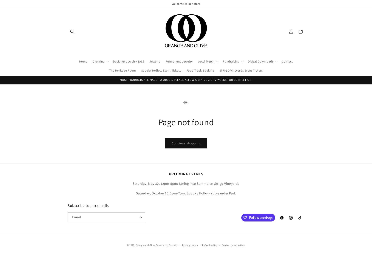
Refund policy (209, 245)
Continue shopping (186, 143)
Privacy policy (190, 245)
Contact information (233, 245)
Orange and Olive (145, 245)
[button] (72, 31)
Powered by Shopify (167, 245)
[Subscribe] (140, 217)
